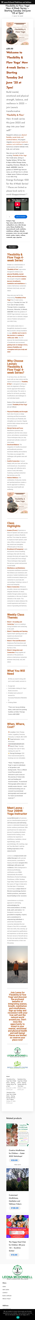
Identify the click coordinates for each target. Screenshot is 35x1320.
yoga (14, 237)
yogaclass (19, 237)
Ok (18, 1317)
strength (25, 233)
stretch (8, 235)
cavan (16, 225)
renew (15, 233)
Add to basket (21, 217)
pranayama (9, 233)
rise (18, 233)
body (15, 223)
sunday (13, 235)
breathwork (20, 223)
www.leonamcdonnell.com (16, 744)
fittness (12, 227)
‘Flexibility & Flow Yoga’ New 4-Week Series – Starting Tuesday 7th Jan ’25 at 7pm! (11, 1082)
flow (22, 227)
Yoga (13, 221)
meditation (23, 229)
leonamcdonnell (10, 229)
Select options (18, 1164)
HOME (4, 1286)
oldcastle (22, 231)
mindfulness (9, 231)
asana (11, 223)
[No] (33, 1314)
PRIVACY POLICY (7, 1299)
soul (21, 233)
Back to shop (18, 16)
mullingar (16, 231)
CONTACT (5, 1292)
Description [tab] (12, 247)
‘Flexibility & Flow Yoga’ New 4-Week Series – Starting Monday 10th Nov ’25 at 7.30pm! (11, 1096)
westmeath (9, 237)
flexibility (17, 227)
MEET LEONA (6, 1289)
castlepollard (10, 225)
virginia (17, 235)
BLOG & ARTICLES (7, 1296)
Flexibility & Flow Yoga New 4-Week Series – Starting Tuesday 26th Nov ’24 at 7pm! (22, 1082)
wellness (22, 235)
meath (17, 229)
